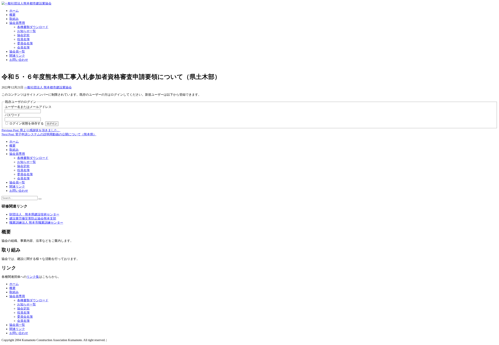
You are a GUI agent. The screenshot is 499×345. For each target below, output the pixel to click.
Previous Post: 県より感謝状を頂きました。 (31, 130)
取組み (14, 18)
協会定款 (23, 35)
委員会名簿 (25, 43)
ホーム (14, 10)
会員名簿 (23, 47)
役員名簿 (23, 39)
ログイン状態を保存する (26, 123)
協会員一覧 (17, 51)
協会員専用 (17, 23)
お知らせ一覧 (26, 31)
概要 (12, 14)
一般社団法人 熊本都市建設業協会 (48, 87)
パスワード (12, 115)
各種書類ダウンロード (32, 27)
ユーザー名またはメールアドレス (28, 107)
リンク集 (33, 276)
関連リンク (17, 55)
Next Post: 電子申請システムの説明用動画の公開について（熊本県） (49, 134)
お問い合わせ (18, 59)
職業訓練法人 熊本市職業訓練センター (36, 222)
